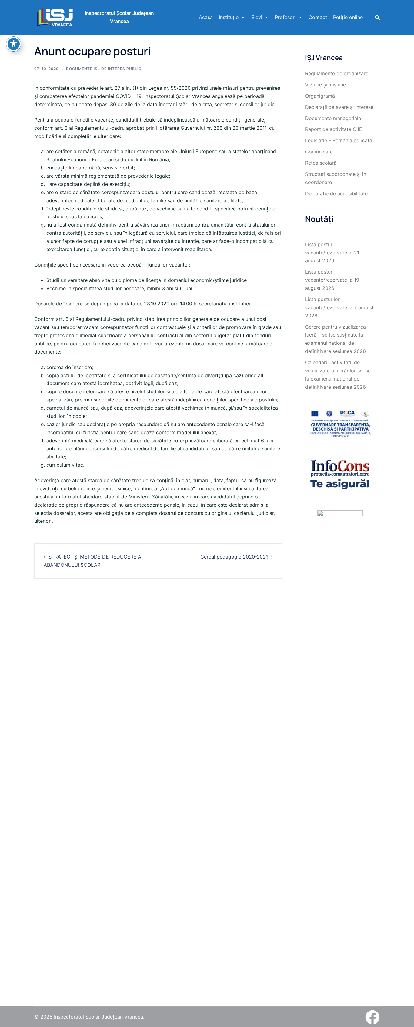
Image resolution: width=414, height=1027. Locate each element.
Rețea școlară (320, 163)
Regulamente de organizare (336, 73)
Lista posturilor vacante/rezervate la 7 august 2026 (339, 307)
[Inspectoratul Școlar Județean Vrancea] (55, 17)
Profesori (285, 17)
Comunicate (319, 152)
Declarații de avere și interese (339, 107)
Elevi (256, 17)
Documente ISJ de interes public (104, 68)
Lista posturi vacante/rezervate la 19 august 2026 (332, 280)
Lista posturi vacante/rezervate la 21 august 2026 (332, 252)
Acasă (206, 17)
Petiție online (348, 17)
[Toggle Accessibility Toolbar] (13, 44)
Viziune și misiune (325, 85)
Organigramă (320, 96)
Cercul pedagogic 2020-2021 (234, 557)
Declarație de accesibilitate (336, 193)
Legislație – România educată (338, 140)
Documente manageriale (333, 118)
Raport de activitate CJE (333, 129)
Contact (318, 17)
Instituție (229, 17)
